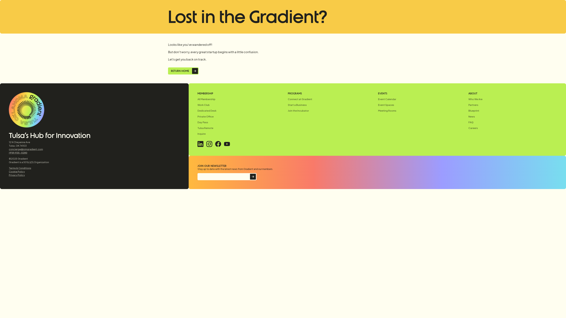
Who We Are (475, 99)
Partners (473, 104)
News (471, 116)
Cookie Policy (17, 171)
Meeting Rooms (387, 110)
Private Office (206, 116)
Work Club (204, 104)
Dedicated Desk (207, 110)
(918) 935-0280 (18, 152)
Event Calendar (387, 99)
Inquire (202, 133)
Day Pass (203, 122)
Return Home (180, 71)
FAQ (470, 122)
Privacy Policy (17, 175)
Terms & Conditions (20, 168)
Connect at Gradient (300, 99)
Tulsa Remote (205, 128)
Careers (473, 128)
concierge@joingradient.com (26, 149)
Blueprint (473, 110)
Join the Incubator (298, 110)
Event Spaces (386, 104)
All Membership (206, 99)
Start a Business (297, 104)
